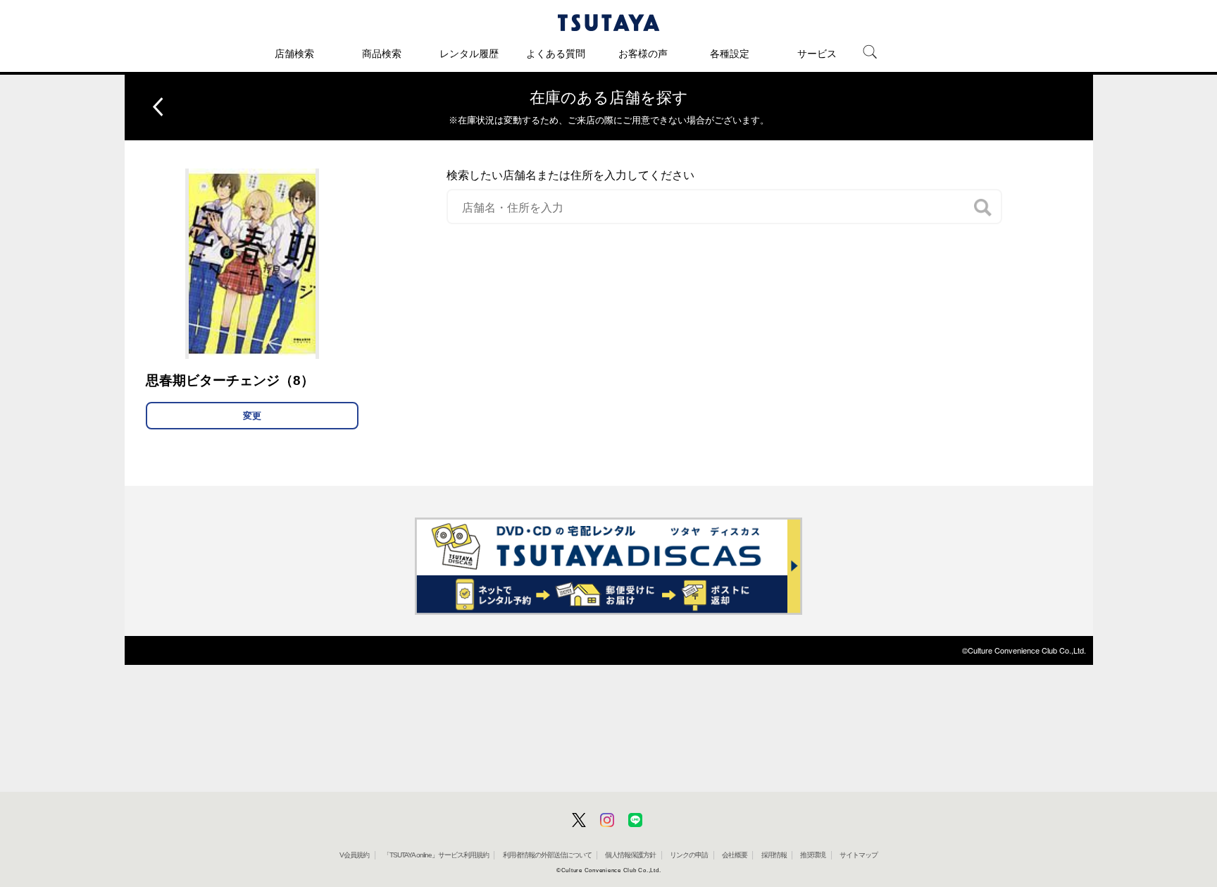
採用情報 (774, 855)
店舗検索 (294, 53)
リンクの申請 (689, 855)
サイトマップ (859, 855)
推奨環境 (812, 855)
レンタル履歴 (469, 53)
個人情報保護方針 (630, 855)
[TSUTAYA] (608, 22)
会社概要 (734, 855)
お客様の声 (643, 53)
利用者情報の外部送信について (547, 855)
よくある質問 (555, 53)
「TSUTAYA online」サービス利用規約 (436, 855)
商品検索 (381, 53)
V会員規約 (354, 855)
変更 (252, 415)
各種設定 (729, 53)
